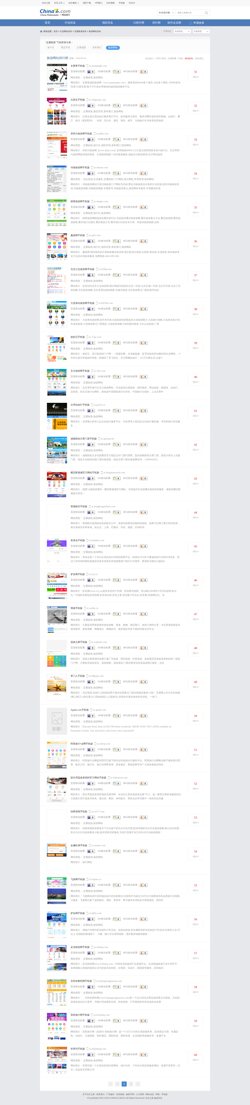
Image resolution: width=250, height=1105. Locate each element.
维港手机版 (76, 608)
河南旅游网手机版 (80, 167)
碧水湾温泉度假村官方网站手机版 (88, 777)
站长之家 (46, 3)
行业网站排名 (66, 31)
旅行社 (50, 47)
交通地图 (81, 47)
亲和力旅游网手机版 (81, 133)
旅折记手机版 (78, 337)
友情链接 (120, 1094)
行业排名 (70, 22)
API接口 (98, 3)
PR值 (180, 58)
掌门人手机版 (78, 676)
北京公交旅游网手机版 (82, 269)
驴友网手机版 (78, 574)
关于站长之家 (88, 1094)
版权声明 (130, 1094)
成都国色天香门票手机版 (84, 438)
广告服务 (110, 1094)
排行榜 (156, 22)
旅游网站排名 (95, 31)
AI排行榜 (138, 22)
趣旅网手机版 (78, 235)
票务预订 (97, 47)
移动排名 (189, 58)
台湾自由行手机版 (80, 405)
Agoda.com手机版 (80, 710)
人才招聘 (140, 1094)
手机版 (164, 1094)
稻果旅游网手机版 (80, 201)
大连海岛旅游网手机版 (82, 303)
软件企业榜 (174, 22)
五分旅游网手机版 (80, 371)
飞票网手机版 (78, 879)
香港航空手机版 (79, 506)
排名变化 (199, 58)
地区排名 (107, 22)
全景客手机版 (78, 66)
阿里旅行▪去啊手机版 (82, 743)
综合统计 (149, 58)
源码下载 (87, 3)
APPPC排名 (160, 58)
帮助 (158, 1094)
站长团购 (110, 3)
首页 (47, 22)
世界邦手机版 (78, 1049)
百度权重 (172, 58)
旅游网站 (113, 47)
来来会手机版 (78, 540)
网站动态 (150, 1094)
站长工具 (58, 3)
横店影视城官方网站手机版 (85, 472)
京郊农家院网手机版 (81, 981)
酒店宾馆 (65, 47)
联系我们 (100, 1094)
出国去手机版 (78, 99)
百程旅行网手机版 (80, 1015)
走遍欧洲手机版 (79, 845)
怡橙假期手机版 (79, 811)
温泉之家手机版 (79, 642)
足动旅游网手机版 (80, 947)
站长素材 (73, 3)
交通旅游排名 (80, 31)
